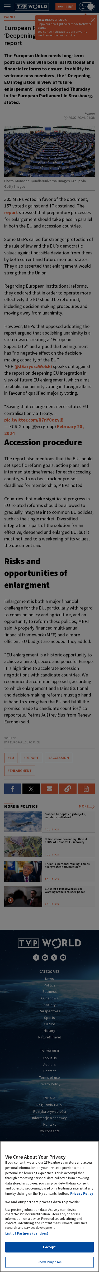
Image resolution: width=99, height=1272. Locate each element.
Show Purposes (49, 1262)
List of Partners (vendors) (26, 1233)
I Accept (49, 1247)
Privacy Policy (81, 1193)
